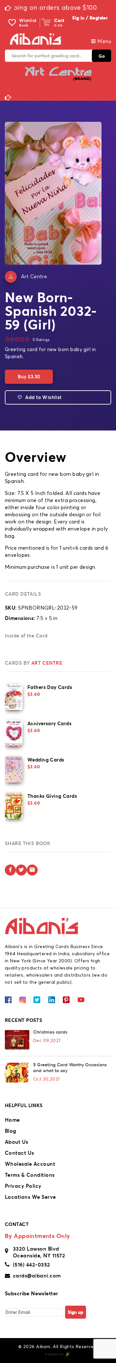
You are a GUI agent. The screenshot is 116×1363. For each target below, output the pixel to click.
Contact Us (19, 1153)
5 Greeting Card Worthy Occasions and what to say (70, 1067)
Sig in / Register (90, 18)
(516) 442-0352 (31, 1264)
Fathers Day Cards (49, 687)
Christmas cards (50, 1032)
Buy (29, 376)
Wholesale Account (30, 1164)
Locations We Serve (30, 1197)
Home (12, 1120)
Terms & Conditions (30, 1175)
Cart (59, 20)
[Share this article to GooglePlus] (32, 870)
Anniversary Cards (49, 723)
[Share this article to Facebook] (10, 870)
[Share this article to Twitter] (21, 870)
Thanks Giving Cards (52, 796)
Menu (103, 41)
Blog (10, 1131)
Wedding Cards (45, 760)
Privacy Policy (23, 1186)
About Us (16, 1142)
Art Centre (34, 276)
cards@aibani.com (37, 1275)
